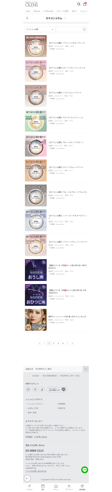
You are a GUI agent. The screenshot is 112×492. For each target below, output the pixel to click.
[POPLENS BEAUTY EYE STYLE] (32, 4)
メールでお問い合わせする (36, 471)
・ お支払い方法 (32, 408)
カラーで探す (62, 11)
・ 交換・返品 (31, 413)
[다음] (67, 343)
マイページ (69, 489)
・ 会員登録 (60, 404)
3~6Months (48, 11)
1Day (28, 11)
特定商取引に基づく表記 (70, 376)
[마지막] (72, 343)
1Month (36, 11)
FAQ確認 (29, 437)
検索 (84, 29)
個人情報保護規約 (50, 376)
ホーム (56, 489)
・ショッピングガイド (34, 404)
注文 (42, 489)
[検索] (79, 4)
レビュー (84, 11)
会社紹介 (35, 376)
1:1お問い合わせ (40, 437)
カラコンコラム (54, 18)
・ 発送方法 (60, 408)
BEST (74, 11)
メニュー (30, 489)
